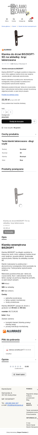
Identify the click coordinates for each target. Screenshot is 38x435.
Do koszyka (9, 232)
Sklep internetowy (16, 432)
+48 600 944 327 (11, 403)
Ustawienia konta (32, 412)
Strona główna (6, 26)
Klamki (14, 26)
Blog (27, 400)
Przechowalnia (31, 414)
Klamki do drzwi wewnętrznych (27, 26)
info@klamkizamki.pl (15, 405)
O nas (28, 423)
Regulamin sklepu (32, 394)
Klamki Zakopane (32, 427)
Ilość (3, 108)
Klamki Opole (30, 425)
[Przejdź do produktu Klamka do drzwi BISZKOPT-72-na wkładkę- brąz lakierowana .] (19, 196)
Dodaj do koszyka (17, 121)
